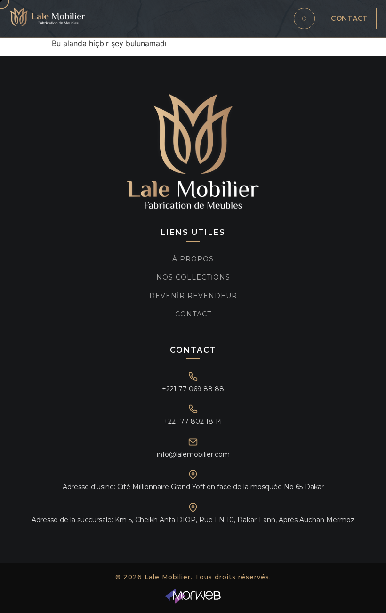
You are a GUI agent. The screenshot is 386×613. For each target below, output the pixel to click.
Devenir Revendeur (193, 295)
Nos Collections (193, 277)
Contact (349, 18)
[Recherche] (304, 18)
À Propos (193, 259)
